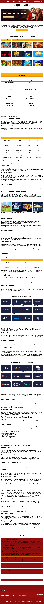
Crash (27, 39)
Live (16, 39)
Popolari (5, 39)
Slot (37, 39)
